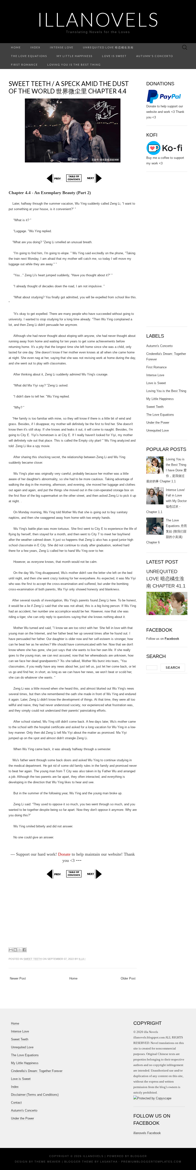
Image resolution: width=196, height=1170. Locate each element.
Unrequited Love (157, 430)
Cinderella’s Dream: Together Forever (36, 1071)
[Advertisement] (73, 912)
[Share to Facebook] (24, 949)
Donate (64, 854)
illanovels (98, 19)
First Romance (24, 64)
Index (35, 47)
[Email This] (10, 949)
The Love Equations (29, 56)
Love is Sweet (114, 56)
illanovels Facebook (147, 1133)
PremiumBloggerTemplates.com (151, 1161)
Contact (16, 1102)
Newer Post (18, 978)
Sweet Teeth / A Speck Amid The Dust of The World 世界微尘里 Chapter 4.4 (69, 87)
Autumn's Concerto (154, 56)
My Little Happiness (75, 56)
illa (81, 958)
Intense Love (61, 47)
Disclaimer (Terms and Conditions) (35, 1094)
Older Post (128, 978)
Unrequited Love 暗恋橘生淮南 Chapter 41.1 (165, 578)
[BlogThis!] (15, 949)
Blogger (139, 1156)
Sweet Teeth (32, 958)
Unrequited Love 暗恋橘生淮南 (108, 47)
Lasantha (108, 1161)
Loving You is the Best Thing (74, 64)
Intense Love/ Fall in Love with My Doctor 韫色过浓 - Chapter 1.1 (166, 501)
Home (16, 47)
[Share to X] (19, 949)
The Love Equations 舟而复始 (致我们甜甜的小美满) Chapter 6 (166, 531)
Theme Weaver (47, 1161)
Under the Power (157, 422)
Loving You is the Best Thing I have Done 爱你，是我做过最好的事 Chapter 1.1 (166, 470)
